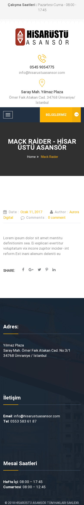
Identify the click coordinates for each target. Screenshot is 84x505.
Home (31, 157)
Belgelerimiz (56, 115)
